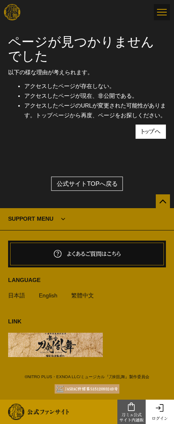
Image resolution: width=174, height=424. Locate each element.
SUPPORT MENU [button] (30, 218)
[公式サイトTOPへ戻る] (163, 201)
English (48, 295)
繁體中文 (82, 295)
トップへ (151, 132)
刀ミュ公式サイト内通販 (131, 417)
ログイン (160, 418)
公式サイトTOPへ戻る (87, 183)
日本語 (16, 295)
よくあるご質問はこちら (94, 254)
